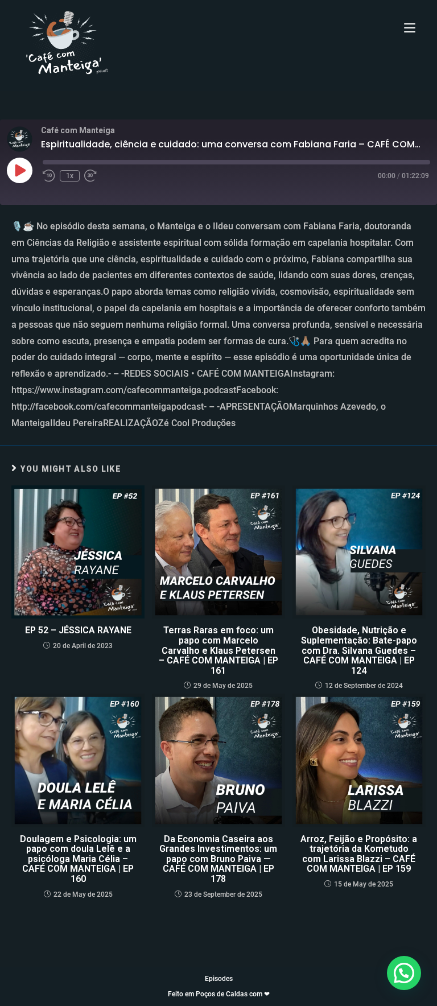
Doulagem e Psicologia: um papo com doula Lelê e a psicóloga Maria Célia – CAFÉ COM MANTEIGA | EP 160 (78, 859)
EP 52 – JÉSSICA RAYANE (78, 630)
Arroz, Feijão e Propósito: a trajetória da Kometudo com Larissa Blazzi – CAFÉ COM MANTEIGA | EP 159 (358, 854)
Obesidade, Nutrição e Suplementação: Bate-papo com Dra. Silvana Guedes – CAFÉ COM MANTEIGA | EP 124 (359, 650)
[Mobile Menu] (409, 28)
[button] (404, 973)
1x (69, 176)
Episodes (219, 979)
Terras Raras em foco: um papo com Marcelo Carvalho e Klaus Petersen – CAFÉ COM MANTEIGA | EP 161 (218, 650)
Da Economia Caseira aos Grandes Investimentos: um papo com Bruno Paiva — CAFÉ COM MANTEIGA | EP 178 (218, 859)
